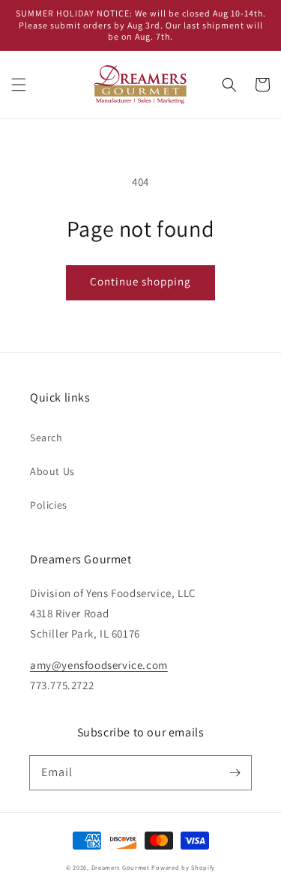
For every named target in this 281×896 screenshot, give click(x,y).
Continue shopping (140, 281)
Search (46, 437)
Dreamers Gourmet (120, 867)
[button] (18, 84)
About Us (52, 471)
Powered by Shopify (183, 867)
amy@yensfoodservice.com (99, 665)
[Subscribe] (234, 772)
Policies (48, 505)
